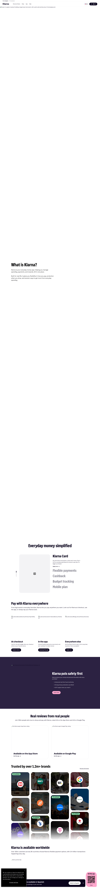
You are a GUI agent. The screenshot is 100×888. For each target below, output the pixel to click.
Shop (23, 4)
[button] (86, 4)
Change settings (13, 882)
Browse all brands (84, 768)
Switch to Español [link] (74, 883)
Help (30, 4)
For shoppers (5, 0)
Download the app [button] (43, 650)
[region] (14, 877)
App (27, 4)
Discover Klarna (16, 4)
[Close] (24, 870)
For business (12, 0)
